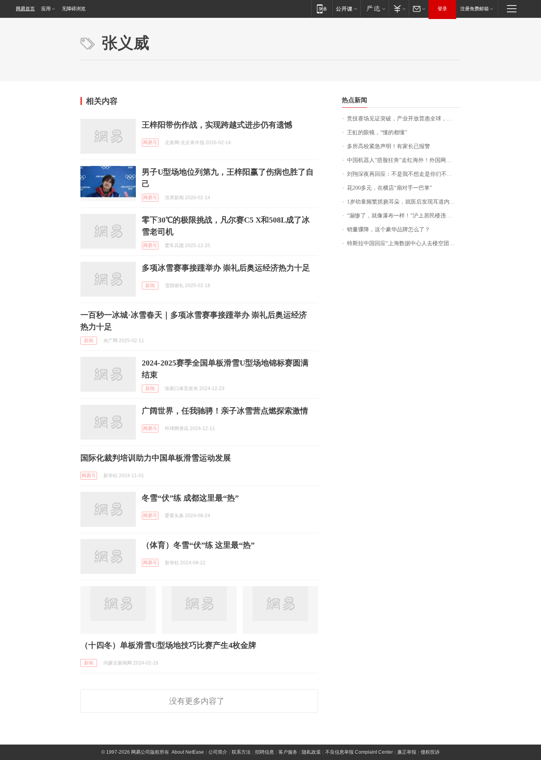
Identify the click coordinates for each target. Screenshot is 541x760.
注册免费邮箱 (474, 8)
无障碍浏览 (74, 8)
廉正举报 (406, 752)
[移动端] (321, 8)
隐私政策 (311, 752)
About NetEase (187, 752)
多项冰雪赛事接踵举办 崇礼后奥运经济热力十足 (226, 267)
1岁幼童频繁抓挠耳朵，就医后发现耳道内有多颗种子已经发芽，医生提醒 (404, 202)
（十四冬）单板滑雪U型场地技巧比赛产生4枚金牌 (168, 645)
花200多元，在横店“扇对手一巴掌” (389, 188)
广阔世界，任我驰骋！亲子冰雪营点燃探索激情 (225, 410)
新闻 (150, 285)
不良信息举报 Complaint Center (359, 752)
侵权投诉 (430, 752)
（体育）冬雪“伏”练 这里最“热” (198, 545)
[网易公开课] (346, 8)
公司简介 (217, 752)
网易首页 (25, 8)
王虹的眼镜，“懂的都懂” (377, 132)
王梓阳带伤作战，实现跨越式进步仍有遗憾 (217, 124)
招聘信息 (264, 752)
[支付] (399, 8)
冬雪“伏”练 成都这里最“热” (190, 497)
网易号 (150, 142)
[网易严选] (374, 8)
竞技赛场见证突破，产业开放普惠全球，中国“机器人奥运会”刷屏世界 (404, 119)
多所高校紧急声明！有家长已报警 (388, 146)
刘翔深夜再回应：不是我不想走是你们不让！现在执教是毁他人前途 (404, 174)
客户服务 (287, 752)
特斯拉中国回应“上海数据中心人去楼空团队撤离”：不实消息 (404, 243)
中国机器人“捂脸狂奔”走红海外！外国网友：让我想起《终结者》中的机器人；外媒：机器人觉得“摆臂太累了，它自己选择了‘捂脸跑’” (404, 160)
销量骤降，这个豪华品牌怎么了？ (388, 229)
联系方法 (241, 752)
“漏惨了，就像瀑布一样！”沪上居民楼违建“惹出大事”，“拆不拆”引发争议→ (404, 216)
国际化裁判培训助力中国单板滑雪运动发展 (155, 457)
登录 (442, 8)
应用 (46, 8)
